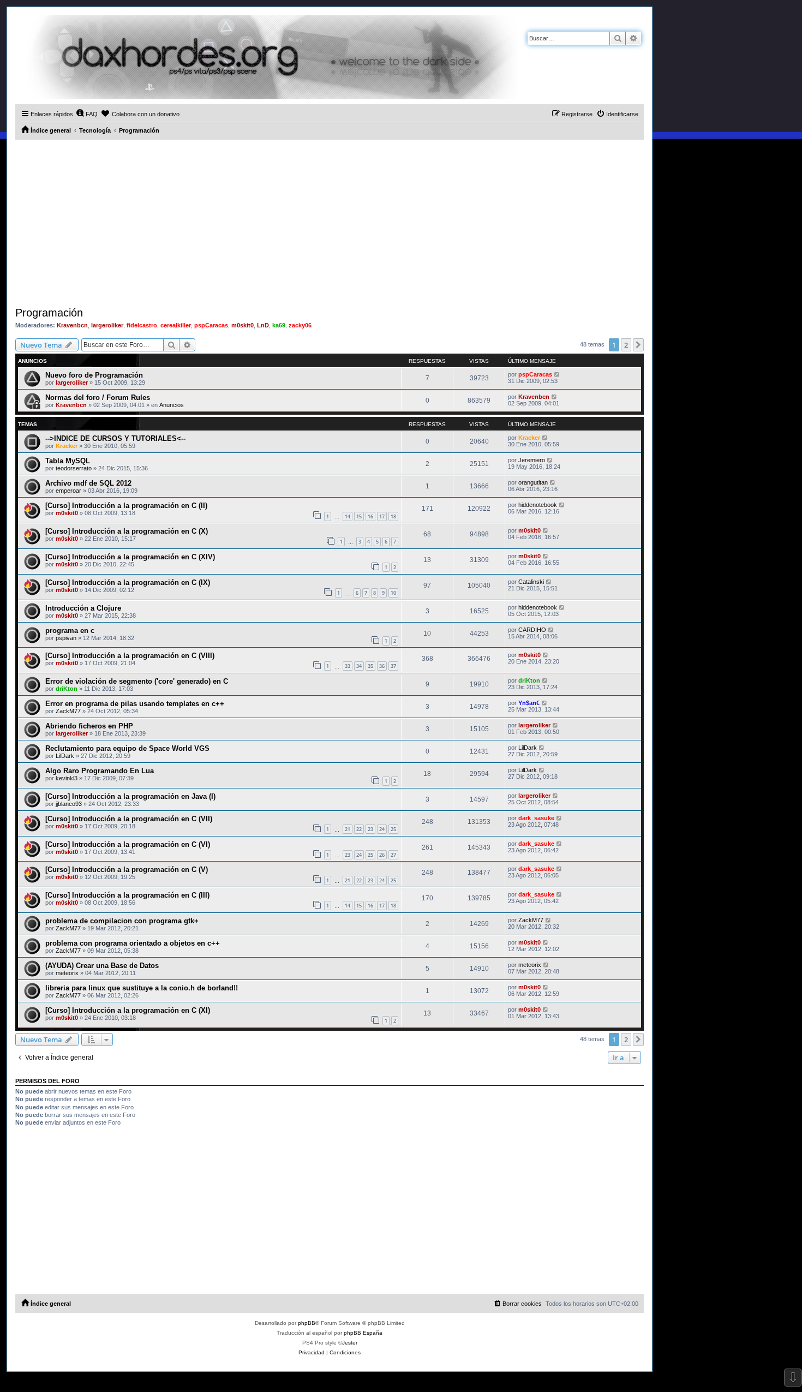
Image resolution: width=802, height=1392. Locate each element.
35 (370, 666)
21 (347, 829)
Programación (49, 313)
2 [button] (626, 345)
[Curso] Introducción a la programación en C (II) (126, 505)
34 (359, 666)
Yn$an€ (529, 703)
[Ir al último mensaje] (557, 374)
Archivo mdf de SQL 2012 (88, 483)
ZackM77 (68, 711)
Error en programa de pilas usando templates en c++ (134, 704)
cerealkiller (175, 325)
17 (382, 516)
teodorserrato (74, 468)
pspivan (66, 638)
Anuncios (171, 405)
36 (382, 666)
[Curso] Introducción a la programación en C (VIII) (129, 656)
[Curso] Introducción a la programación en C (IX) (127, 582)
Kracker (66, 446)
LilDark (65, 755)
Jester (349, 1343)
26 (382, 854)
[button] (638, 344)
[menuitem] (87, 114)
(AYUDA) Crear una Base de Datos (102, 965)
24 (382, 829)
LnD (263, 325)
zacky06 (300, 325)
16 (370, 516)
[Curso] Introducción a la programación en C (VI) (127, 844)
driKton (66, 688)
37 (393, 666)
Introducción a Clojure (83, 608)
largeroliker (107, 325)
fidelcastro (142, 325)
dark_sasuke (536, 818)
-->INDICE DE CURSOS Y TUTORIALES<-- (115, 438)
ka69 (278, 325)
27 (393, 854)
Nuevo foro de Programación (94, 375)
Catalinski (531, 581)
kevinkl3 (66, 778)
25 (393, 829)
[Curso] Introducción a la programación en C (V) (126, 869)
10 (393, 592)
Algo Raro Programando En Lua (99, 771)
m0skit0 (242, 325)
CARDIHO (532, 629)
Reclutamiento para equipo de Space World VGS (127, 748)
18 (393, 516)
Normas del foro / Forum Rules (97, 397)
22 (359, 829)
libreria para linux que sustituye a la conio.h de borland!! (141, 988)
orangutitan (533, 482)
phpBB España (363, 1333)
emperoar (68, 490)
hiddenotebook (537, 504)
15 (359, 516)
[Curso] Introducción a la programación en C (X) (126, 531)
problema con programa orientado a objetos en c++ (132, 943)
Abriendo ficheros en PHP (89, 726)
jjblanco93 (69, 803)
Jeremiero (531, 460)
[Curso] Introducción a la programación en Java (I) (130, 796)
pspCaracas (211, 325)
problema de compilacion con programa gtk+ (122, 921)
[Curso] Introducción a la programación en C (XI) (127, 1010)
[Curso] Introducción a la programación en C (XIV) (130, 557)
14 (347, 516)
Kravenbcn (72, 325)
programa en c (69, 630)
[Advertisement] (329, 221)
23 (370, 829)
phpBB (306, 1323)
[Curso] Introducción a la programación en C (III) (127, 895)
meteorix (67, 973)
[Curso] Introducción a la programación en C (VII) (128, 819)
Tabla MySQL (67, 461)
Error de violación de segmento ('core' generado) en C (136, 681)
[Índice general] (266, 57)
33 (347, 666)
